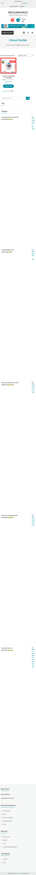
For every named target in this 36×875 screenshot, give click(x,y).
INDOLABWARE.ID (18, 12)
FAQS (4, 824)
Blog (4, 862)
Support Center (7, 821)
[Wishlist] (12, 20)
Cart (4, 843)
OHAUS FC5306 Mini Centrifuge (8, 77)
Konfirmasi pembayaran (10, 847)
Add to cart (8, 86)
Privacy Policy (7, 811)
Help (4, 814)
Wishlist (5, 840)
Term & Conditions (8, 818)
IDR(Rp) (22, 6)
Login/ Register (14, 6)
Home (8, 45)
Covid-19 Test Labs (26, 3)
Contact (5, 859)
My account (6, 837)
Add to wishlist (7, 91)
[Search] (28, 98)
